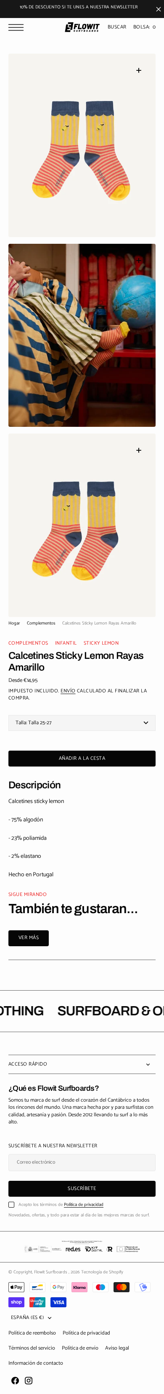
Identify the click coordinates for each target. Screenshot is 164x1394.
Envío (68, 691)
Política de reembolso (32, 1333)
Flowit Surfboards (51, 1272)
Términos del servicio (31, 1348)
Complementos (41, 623)
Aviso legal (117, 1348)
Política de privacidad (83, 1204)
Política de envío (80, 1348)
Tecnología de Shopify (102, 1272)
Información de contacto (35, 1363)
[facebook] (15, 1380)
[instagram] (28, 1380)
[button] (18, 27)
